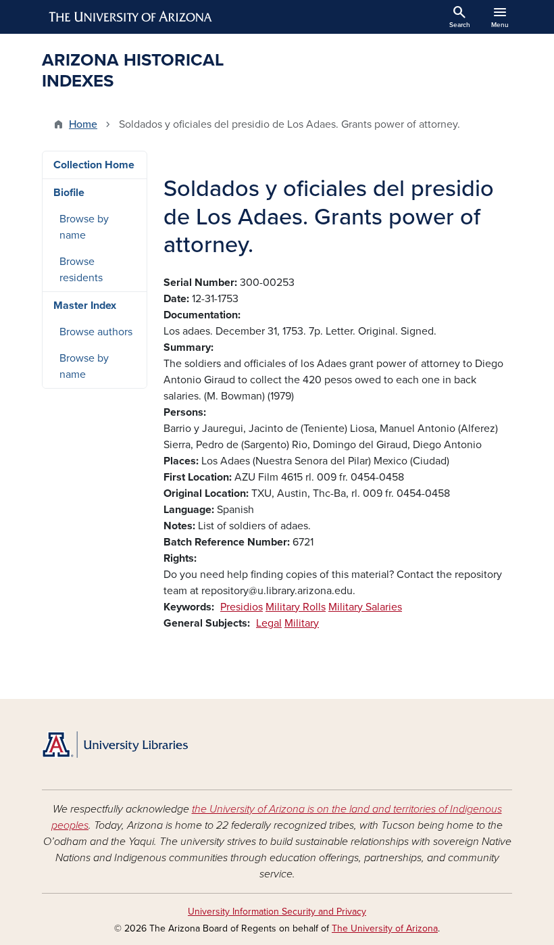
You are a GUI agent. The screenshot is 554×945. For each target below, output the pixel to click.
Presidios (241, 607)
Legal (269, 623)
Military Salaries (365, 607)
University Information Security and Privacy (277, 911)
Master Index (84, 305)
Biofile (68, 192)
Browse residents (81, 270)
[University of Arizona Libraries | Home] (115, 744)
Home (83, 124)
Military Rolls (296, 607)
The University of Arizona (385, 928)
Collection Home (93, 165)
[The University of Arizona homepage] (131, 17)
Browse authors (95, 332)
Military (301, 623)
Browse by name (84, 227)
